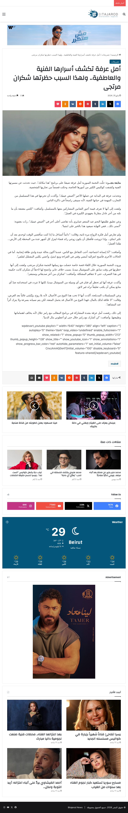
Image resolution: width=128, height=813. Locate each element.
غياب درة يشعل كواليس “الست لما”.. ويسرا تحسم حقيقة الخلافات (26, 473)
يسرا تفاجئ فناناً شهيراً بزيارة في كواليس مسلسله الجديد (98, 736)
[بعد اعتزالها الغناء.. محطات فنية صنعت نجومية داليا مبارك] (34, 715)
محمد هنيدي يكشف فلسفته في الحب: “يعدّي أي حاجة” (65, 473)
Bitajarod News (75, 807)
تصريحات (105, 55)
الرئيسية (115, 55)
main (114, 363)
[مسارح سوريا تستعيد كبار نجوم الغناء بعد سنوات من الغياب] (93, 763)
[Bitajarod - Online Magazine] (103, 14)
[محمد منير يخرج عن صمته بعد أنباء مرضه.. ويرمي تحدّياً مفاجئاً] (103, 459)
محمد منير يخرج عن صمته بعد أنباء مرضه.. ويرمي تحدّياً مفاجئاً (105, 473)
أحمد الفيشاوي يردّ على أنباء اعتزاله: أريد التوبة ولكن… (34, 785)
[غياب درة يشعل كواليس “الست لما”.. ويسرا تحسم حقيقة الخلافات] (24, 459)
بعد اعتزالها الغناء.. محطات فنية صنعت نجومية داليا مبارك (35, 736)
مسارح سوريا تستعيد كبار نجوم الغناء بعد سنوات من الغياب (95, 785)
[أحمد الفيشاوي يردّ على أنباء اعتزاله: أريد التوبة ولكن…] (34, 763)
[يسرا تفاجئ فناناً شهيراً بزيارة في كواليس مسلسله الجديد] (93, 715)
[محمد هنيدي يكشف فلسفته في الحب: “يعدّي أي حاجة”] (64, 459)
